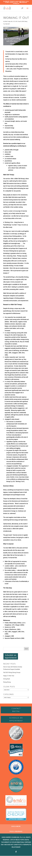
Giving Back (6, 679)
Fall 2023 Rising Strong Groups (11, 672)
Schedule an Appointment (16, 719)
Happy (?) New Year (8, 676)
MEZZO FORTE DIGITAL (22, 840)
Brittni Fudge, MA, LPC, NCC (11, 21)
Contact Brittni (16, 710)
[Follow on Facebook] (16, 851)
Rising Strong (7, 682)
